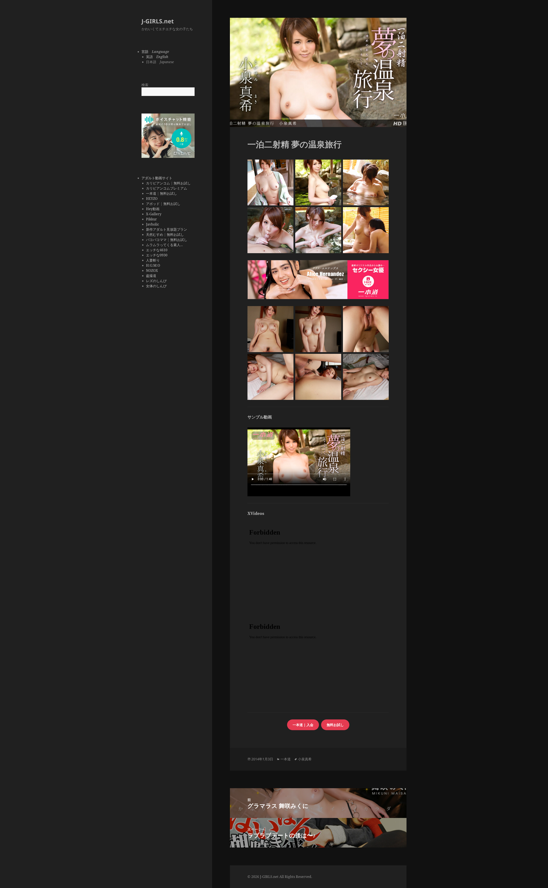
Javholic (152, 224)
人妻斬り (153, 260)
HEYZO (152, 198)
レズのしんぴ (156, 280)
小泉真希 (305, 759)
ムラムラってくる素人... (164, 244)
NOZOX (152, 270)
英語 (157, 56)
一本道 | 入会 (303, 724)
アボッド (153, 203)
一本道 (151, 193)
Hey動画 (152, 208)
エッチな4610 (156, 250)
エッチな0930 (156, 255)
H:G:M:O (153, 265)
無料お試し (182, 183)
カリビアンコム (158, 183)
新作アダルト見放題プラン (166, 229)
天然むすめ (154, 234)
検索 (144, 84)
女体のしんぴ (156, 286)
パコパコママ (156, 239)
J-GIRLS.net (157, 21)
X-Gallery (153, 214)
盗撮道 (151, 275)
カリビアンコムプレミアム (166, 188)
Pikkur (151, 219)
